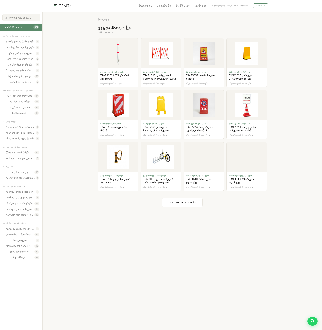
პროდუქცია (145, 5)
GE (256, 5)
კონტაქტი (201, 5)
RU (265, 5)
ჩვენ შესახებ (183, 5)
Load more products (182, 202)
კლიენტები (164, 5)
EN (260, 5)
